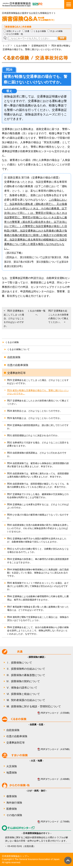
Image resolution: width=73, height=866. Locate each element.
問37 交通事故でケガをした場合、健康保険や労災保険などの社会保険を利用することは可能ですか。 (38, 496)
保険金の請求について (21, 687)
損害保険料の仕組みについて (25, 668)
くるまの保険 (40, 31)
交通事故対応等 (39, 45)
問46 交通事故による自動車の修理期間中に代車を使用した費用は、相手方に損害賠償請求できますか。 (38, 598)
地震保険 (11, 772)
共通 (27, 31)
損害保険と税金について (23, 693)
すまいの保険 (56, 31)
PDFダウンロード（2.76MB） (56, 821)
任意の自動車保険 (16, 736)
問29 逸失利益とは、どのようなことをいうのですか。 (34, 418)
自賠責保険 (12, 730)
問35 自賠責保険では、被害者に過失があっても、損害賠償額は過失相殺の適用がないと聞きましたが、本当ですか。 (38, 475)
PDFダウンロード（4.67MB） (56, 749)
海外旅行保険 (14, 802)
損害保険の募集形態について (25, 675)
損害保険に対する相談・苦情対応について (33, 706)
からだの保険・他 (14, 34)
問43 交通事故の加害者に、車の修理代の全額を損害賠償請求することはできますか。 (38, 561)
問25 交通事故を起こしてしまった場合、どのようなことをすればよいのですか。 (38, 382)
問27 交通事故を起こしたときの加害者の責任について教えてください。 (38, 402)
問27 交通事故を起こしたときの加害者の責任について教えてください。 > (58, 316)
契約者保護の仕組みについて (25, 700)
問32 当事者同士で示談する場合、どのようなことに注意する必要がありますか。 (38, 444)
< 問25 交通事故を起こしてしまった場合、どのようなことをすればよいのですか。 (14, 318)
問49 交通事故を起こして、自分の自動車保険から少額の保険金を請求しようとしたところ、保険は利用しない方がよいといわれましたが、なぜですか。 (38, 630)
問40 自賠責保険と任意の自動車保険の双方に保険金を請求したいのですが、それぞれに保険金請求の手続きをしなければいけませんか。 (38, 528)
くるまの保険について (18, 349)
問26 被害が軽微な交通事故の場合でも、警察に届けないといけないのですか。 (38, 392)
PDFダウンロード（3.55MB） (56, 713)
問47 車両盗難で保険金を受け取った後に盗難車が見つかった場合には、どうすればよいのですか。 (38, 608)
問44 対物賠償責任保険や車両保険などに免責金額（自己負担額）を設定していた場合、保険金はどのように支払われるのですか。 (38, 572)
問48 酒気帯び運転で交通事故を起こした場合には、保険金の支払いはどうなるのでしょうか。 (38, 619)
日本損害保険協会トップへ (15, 856)
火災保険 (11, 766)
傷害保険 (11, 796)
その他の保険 (14, 815)
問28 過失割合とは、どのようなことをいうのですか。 (34, 411)
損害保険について (19, 662)
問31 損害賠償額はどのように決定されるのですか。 (33, 435)
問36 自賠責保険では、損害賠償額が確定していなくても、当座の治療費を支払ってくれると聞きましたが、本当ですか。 (38, 485)
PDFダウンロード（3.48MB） (56, 779)
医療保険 (11, 808)
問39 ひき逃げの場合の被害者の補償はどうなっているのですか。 (38, 516)
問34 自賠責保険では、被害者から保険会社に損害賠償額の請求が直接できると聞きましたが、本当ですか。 (38, 465)
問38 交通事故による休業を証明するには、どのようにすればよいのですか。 (38, 506)
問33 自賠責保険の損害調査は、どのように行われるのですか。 (36, 454)
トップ (6, 45)
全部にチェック (13, 31)
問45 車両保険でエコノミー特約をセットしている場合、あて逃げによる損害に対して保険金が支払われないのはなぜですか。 (38, 586)
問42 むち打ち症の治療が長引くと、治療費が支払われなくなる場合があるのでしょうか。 (38, 550)
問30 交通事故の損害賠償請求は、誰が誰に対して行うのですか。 (38, 427)
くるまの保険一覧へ (36, 312)
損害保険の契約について (23, 681)
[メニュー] (68, 4)
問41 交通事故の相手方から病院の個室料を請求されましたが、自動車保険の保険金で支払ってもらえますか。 (36, 540)
